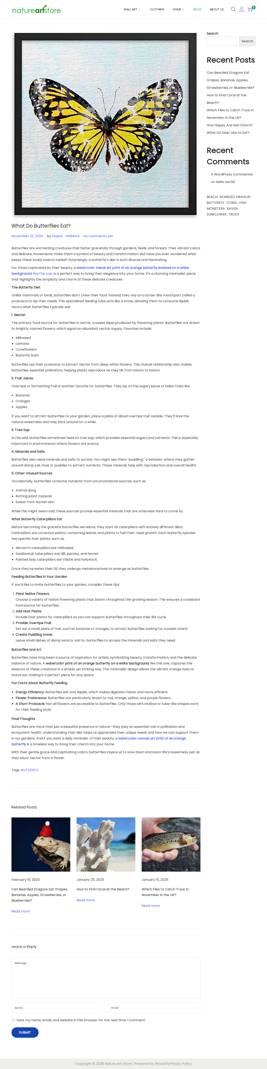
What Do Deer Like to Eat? (228, 132)
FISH (242, 202)
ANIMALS (73, 236)
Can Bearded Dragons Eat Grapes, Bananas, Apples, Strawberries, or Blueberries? (39, 895)
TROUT (234, 214)
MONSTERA (216, 208)
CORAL (231, 202)
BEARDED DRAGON (235, 196)
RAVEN (232, 208)
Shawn (57, 236)
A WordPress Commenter (232, 174)
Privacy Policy (180, 1063)
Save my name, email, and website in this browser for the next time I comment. (81, 1020)
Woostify (162, 1063)
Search (212, 33)
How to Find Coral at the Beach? (103, 889)
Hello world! (225, 181)
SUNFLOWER (217, 214)
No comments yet (98, 236)
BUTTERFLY (30, 770)
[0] (249, 9)
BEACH (212, 196)
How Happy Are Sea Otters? (230, 125)
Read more (20, 911)
